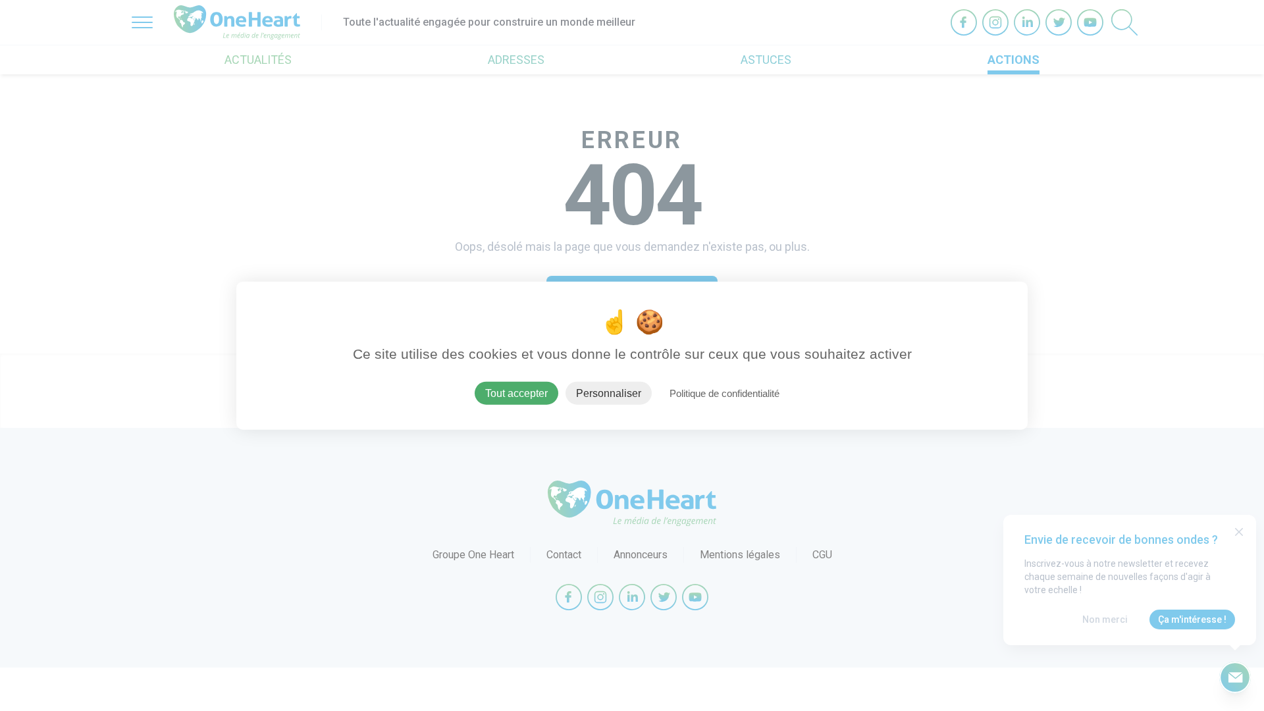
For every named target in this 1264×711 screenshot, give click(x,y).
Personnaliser (608, 392)
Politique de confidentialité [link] (724, 392)
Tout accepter (516, 392)
